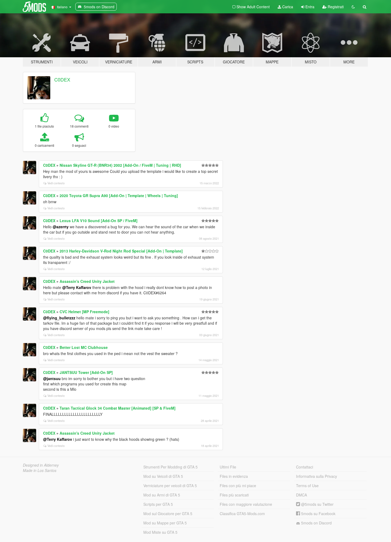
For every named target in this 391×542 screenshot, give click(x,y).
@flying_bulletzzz (59, 317)
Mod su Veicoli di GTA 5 (163, 476)
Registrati (335, 6)
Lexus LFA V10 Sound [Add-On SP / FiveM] (99, 220)
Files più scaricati (234, 495)
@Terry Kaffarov (76, 287)
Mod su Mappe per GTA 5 (165, 522)
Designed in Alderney (41, 465)
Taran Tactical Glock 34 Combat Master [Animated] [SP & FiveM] (118, 408)
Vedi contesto (56, 183)
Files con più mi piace (238, 485)
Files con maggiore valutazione (246, 504)
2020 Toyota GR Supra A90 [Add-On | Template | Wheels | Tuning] (119, 195)
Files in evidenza (234, 476)
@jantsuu (52, 378)
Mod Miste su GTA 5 (160, 532)
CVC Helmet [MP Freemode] (84, 311)
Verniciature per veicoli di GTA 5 (170, 485)
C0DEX (62, 79)
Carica (287, 6)
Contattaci (304, 467)
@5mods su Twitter (317, 504)
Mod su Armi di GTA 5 (161, 495)
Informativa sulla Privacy (316, 476)
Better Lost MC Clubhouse (84, 347)
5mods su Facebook (317, 513)
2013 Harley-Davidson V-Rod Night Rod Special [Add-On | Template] (121, 251)
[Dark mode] (353, 6)
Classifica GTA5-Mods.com (242, 513)
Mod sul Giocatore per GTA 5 (167, 513)
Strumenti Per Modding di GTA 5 (170, 467)
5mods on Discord (316, 522)
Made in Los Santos (39, 470)
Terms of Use (307, 485)
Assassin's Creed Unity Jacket (87, 281)
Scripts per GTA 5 (158, 504)
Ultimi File (228, 467)
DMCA (301, 495)
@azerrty (61, 226)
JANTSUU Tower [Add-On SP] (86, 372)
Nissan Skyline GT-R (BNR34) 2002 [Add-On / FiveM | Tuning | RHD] (120, 165)
